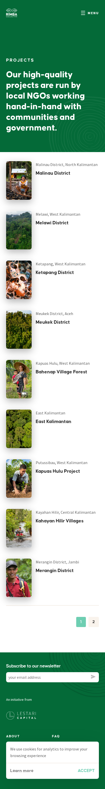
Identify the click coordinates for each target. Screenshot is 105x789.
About (13, 736)
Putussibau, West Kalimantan (61, 462)
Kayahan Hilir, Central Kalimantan (66, 512)
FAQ (56, 736)
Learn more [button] (21, 771)
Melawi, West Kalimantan (58, 214)
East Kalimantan (50, 412)
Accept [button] (86, 771)
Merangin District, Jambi (57, 561)
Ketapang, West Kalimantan (60, 263)
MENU (93, 13)
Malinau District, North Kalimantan (67, 164)
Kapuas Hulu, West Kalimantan (63, 363)
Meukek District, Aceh (54, 313)
